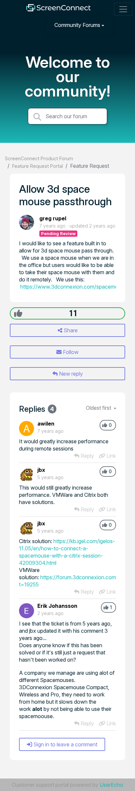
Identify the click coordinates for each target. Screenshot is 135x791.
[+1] (18, 313)
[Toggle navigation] (123, 9)
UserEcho (111, 784)
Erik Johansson (57, 606)
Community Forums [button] (77, 25)
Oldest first (99, 408)
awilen (45, 423)
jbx (41, 470)
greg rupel (52, 218)
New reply (70, 373)
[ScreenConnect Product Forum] (58, 9)
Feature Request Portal (37, 166)
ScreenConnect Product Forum (39, 158)
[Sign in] (122, 25)
